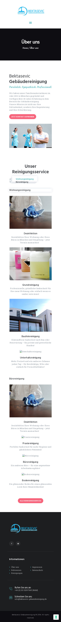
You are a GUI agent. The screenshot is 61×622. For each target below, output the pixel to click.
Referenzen (16, 570)
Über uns (15, 567)
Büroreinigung (30, 462)
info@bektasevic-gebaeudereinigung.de (31, 599)
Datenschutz (37, 570)
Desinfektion (30, 234)
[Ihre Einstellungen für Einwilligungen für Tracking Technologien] (56, 617)
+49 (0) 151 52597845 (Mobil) (26, 590)
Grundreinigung (30, 285)
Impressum (37, 567)
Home (25, 48)
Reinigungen (17, 573)
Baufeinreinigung (30, 336)
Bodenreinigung (30, 481)
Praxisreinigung (30, 443)
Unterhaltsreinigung (30, 358)
